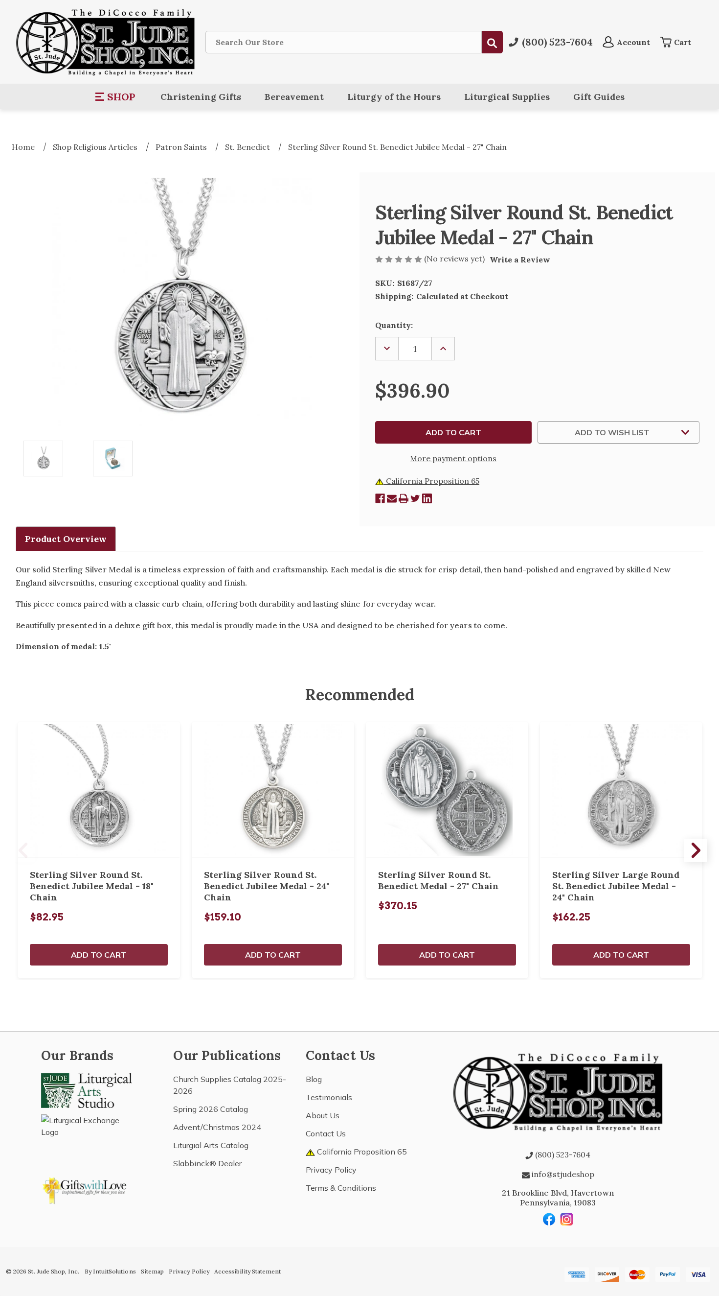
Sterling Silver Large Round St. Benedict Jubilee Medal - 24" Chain (615, 886)
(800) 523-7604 (561, 1154)
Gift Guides (599, 96)
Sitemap (152, 1271)
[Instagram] (567, 1219)
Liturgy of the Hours (394, 96)
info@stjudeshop (562, 1174)
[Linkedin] (427, 498)
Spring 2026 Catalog (210, 1109)
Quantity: (394, 325)
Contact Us (326, 1133)
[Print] (403, 498)
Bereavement (294, 96)
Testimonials (329, 1097)
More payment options (453, 458)
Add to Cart (99, 955)
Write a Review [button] (520, 259)
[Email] (392, 498)
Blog (314, 1079)
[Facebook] (380, 498)
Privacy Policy (331, 1170)
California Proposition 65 (431, 481)
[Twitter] (415, 498)
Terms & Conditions (341, 1188)
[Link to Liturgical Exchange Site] (86, 1136)
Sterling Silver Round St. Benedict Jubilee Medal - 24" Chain (266, 886)
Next (695, 850)
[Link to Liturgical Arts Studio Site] (86, 1089)
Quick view (98, 790)
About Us (322, 1115)
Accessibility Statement (247, 1271)
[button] (115, 97)
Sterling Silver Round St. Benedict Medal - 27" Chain (438, 880)
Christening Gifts (200, 96)
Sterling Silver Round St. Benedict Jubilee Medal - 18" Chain (92, 886)
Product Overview (66, 538)
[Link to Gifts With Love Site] (86, 1189)
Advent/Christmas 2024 (217, 1127)
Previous (23, 850)
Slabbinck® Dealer (207, 1163)
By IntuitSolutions (110, 1271)
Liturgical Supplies (507, 96)
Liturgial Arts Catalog (210, 1145)
